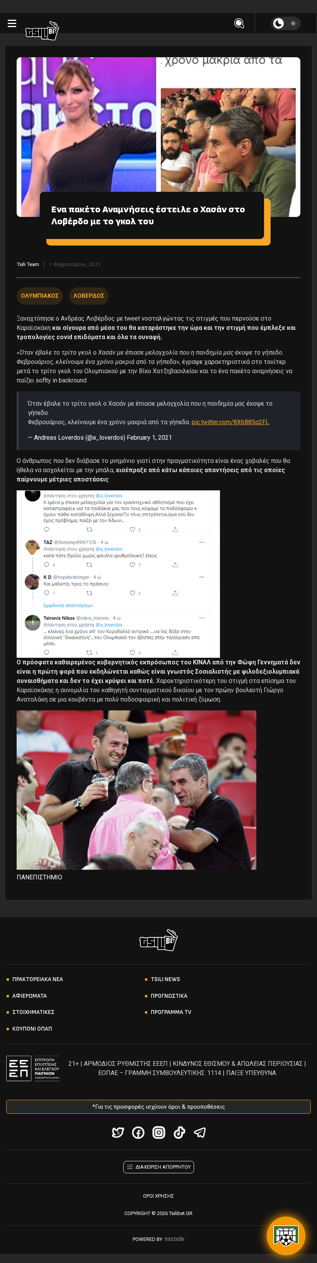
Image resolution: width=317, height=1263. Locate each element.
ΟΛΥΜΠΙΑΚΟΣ (40, 295)
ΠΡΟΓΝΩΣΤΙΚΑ (169, 996)
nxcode (174, 1239)
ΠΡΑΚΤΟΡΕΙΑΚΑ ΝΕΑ (37, 979)
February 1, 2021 (149, 437)
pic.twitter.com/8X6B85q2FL (230, 422)
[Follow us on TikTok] (179, 1132)
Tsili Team (28, 264)
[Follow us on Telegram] (200, 1132)
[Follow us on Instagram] (159, 1132)
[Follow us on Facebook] (138, 1132)
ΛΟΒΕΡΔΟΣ (88, 295)
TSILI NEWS (165, 979)
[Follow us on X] (118, 1132)
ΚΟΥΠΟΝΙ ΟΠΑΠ (32, 1029)
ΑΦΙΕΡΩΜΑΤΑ (29, 996)
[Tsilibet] (42, 32)
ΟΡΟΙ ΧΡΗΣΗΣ (158, 1196)
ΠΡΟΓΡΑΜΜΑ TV (171, 1012)
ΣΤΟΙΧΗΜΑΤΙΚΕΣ (33, 1012)
